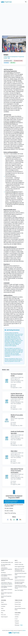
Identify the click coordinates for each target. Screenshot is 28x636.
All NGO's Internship (19, 564)
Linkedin (16, 616)
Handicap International (19, 580)
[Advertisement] (14, 19)
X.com (16, 618)
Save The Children (19, 590)
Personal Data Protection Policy (20, 609)
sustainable (21, 86)
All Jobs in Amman (9, 508)
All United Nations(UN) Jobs (7, 562)
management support (15, 121)
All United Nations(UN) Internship (6, 565)
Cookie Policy (18, 602)
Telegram (17, 623)
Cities (2, 608)
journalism (13, 216)
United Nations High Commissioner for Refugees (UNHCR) (7, 579)
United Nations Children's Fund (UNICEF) (6, 575)
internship (6, 230)
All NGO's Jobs (18, 562)
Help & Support (4, 616)
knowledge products (19, 132)
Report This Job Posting (10, 513)
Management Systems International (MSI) (19, 583)
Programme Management (11, 191)
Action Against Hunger (19, 566)
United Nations (9, 72)
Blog (2, 612)
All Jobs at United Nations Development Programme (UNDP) (14, 505)
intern (7, 116)
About (2, 602)
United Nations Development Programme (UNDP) (6, 569)
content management (13, 276)
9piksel (24, 630)
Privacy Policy (18, 604)
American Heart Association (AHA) (21, 574)
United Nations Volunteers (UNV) (6, 590)
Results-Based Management (12, 202)
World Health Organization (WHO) (6, 593)
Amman (6, 62)
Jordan (13, 62)
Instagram (17, 620)
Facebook (17, 614)
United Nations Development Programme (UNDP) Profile (11, 501)
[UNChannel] (6, 2)
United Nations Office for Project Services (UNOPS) (6, 583)
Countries (3, 606)
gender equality (17, 80)
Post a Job (3, 614)
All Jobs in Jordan (9, 510)
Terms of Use (18, 606)
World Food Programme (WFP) (6, 597)
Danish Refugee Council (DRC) (20, 577)
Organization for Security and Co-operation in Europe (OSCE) (21, 587)
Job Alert (3, 610)
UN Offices (3, 572)
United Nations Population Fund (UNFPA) (6, 587)
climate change (13, 79)
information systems (17, 217)
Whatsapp (17, 625)
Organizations (4, 604)
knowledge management (10, 122)
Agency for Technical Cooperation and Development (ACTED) (20, 570)
